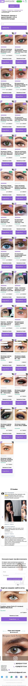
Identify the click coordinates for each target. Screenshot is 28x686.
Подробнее (5, 62)
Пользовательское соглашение (14, 682)
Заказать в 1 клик (7, 58)
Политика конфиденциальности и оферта (14, 680)
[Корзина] (26, 1)
